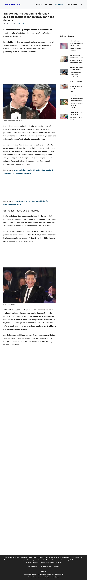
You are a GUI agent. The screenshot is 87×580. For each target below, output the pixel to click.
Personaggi (59, 4)
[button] (81, 4)
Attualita (48, 4)
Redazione (48, 577)
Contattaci (56, 566)
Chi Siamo (56, 577)
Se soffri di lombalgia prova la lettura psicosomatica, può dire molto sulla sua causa (76, 86)
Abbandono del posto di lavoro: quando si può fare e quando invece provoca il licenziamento (76, 72)
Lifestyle (39, 4)
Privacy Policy (32, 577)
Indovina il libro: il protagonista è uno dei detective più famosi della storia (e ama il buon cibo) (76, 46)
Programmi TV (72, 4)
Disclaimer (41, 577)
